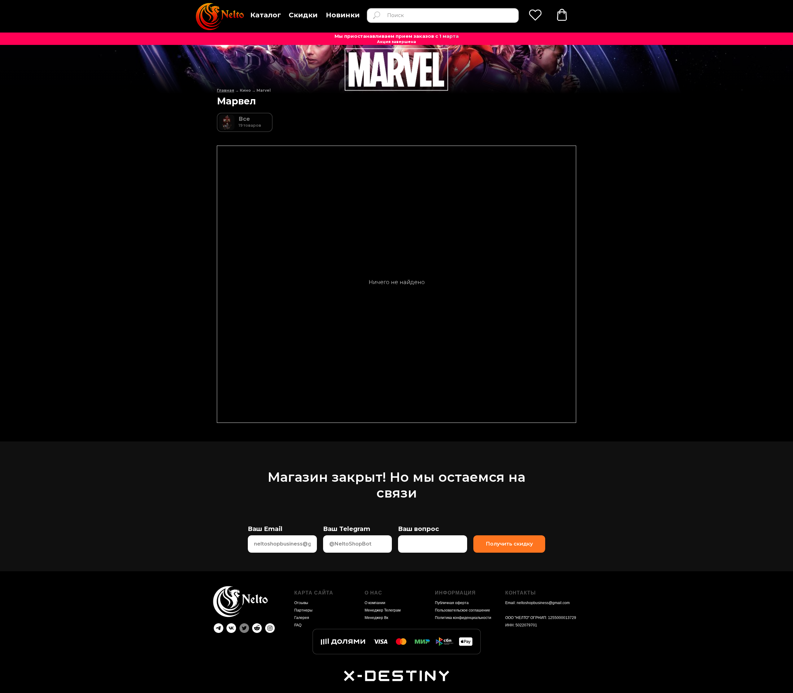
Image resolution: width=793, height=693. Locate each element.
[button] (265, 15)
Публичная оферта (452, 603)
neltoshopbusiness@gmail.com (543, 603)
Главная (225, 90)
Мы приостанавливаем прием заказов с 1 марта (397, 36)
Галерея (301, 618)
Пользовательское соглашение (462, 610)
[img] (219, 16)
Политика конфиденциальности (463, 618)
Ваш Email (265, 529)
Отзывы (301, 603)
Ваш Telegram (346, 529)
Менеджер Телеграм (383, 610)
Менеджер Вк (376, 618)
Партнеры (303, 610)
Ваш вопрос (418, 529)
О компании (375, 603)
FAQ (297, 625)
